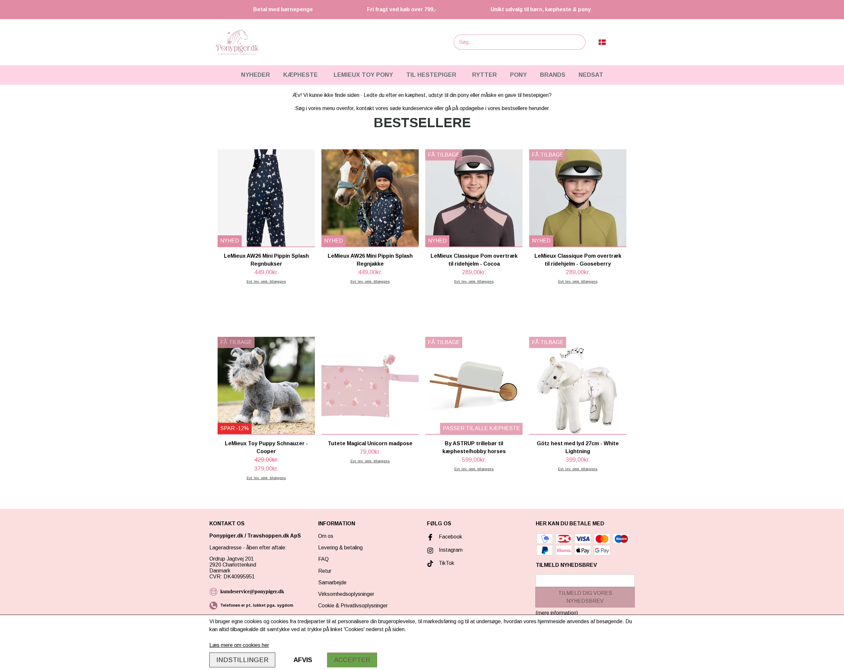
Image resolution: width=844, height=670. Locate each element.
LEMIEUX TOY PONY (363, 75)
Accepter (352, 659)
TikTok (446, 563)
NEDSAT (591, 75)
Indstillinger (242, 659)
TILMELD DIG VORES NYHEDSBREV (585, 597)
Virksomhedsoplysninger (346, 594)
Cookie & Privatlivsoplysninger (353, 605)
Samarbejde (332, 582)
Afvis (302, 659)
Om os (325, 536)
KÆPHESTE (300, 75)
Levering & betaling (340, 547)
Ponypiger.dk (226, 536)
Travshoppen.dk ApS (274, 536)
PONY (518, 75)
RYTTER (484, 75)
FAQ (323, 559)
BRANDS (552, 75)
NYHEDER (255, 75)
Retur (324, 571)
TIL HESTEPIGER (431, 75)
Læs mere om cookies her (239, 645)
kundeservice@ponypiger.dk (252, 591)
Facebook (450, 536)
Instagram (451, 550)
